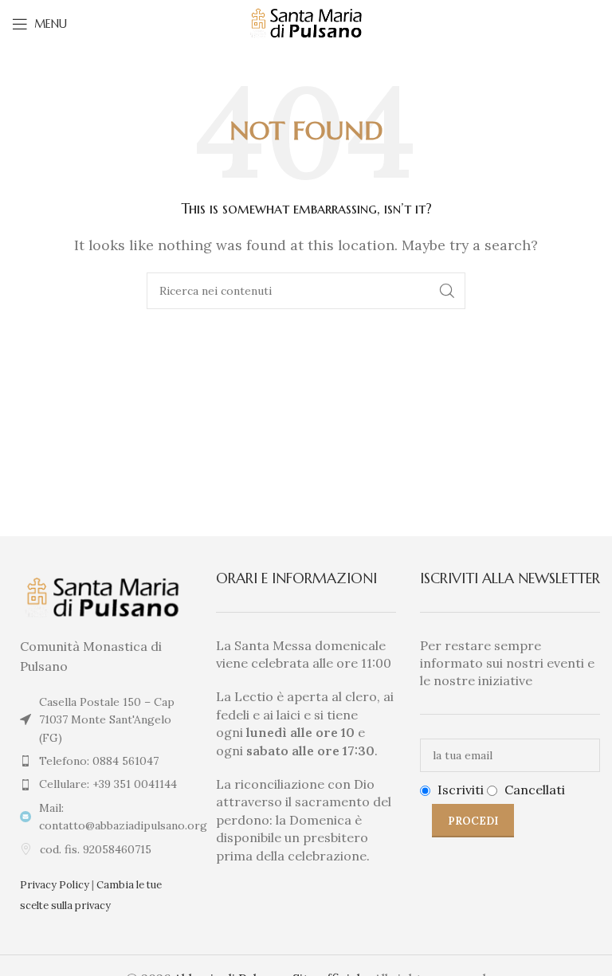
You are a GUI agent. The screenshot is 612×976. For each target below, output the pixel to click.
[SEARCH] (447, 290)
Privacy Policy (54, 885)
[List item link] (102, 761)
